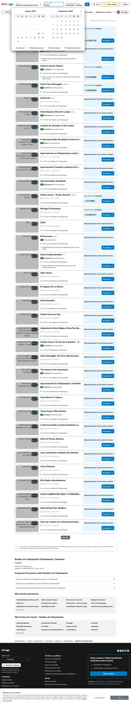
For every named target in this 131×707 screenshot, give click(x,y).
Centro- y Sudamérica (35, 641)
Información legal (50, 662)
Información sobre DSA (52, 668)
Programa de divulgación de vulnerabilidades (60, 674)
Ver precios (107, 40)
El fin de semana (55, 48)
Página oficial (39, 568)
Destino (18, 3)
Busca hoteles (20, 641)
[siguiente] (81, 11)
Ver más (19, 610)
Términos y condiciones (53, 659)
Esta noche (21, 48)
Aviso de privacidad (51, 665)
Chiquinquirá (68, 641)
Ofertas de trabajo (8, 683)
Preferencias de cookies (53, 671)
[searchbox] (29, 5)
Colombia (49, 641)
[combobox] (29, 4)
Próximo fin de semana (73, 48)
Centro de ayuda (50, 681)
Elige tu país (6, 655)
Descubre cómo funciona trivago (56, 684)
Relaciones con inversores (10, 686)
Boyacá (58, 641)
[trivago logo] (7, 4)
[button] (29, 4)
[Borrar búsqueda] (40, 4)
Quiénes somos (7, 680)
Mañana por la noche (37, 48)
